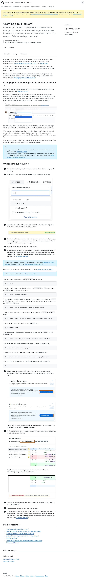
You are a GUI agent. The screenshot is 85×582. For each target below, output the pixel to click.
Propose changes (35, 6)
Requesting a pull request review (33, 264)
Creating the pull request (15, 164)
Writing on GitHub (12, 543)
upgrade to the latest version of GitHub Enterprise (44, 14)
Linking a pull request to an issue (24, 78)
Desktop (15, 54)
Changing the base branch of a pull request (20, 533)
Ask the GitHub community (12, 559)
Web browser (23, 54)
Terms (17, 576)
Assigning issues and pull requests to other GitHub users (24, 540)
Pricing (32, 576)
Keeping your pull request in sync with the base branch (23, 531)
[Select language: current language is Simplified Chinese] (82, 2)
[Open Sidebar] (2, 6)
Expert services (40, 576)
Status (27, 576)
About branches (23, 91)
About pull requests (22, 256)
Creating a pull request (48, 6)
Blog (46, 576)
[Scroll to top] (81, 578)
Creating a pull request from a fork (25, 63)
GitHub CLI (7, 54)
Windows (11, 47)
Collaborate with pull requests (21, 6)
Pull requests (7, 6)
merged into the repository (44, 269)
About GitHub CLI (30, 274)
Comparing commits (22, 151)
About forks (44, 63)
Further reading (10, 525)
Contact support (9, 561)
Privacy (22, 576)
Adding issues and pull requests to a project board (22, 536)
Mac (5, 47)
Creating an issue (11, 538)
